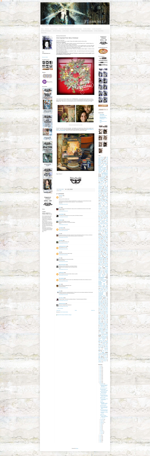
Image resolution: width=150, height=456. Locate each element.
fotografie (106, 229)
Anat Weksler (100, 170)
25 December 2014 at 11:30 (63, 269)
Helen (60, 207)
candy (105, 194)
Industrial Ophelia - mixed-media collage (104, 390)
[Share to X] (69, 189)
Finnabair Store (100, 229)
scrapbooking (100, 323)
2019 (100, 375)
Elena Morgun (100, 218)
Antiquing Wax (105, 172)
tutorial (60, 190)
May (101, 427)
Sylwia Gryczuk (101, 339)
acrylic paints (101, 161)
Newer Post (58, 310)
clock (99, 201)
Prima (101, 120)
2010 (100, 439)
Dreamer (101, 215)
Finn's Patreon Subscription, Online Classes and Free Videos (70, 28)
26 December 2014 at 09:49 (63, 294)
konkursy (106, 262)
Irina (107, 248)
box (99, 193)
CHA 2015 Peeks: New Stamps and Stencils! (104, 395)
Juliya (103, 253)
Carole (99, 196)
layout (101, 264)
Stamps (102, 332)
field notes (102, 224)
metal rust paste (103, 280)
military (102, 288)
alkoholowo (100, 164)
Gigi (59, 252)
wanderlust (106, 353)
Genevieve (60, 195)
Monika (99, 296)
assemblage (100, 186)
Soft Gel (101, 329)
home (99, 243)
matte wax (101, 276)
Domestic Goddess (101, 214)
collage (106, 202)
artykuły (105, 185)
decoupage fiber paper (102, 211)
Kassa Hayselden (103, 258)
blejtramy (104, 190)
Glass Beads (106, 236)
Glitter (99, 238)
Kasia (99, 256)
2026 (100, 366)
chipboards (100, 198)
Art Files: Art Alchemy (57, 30)
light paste (105, 265)
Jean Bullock (61, 227)
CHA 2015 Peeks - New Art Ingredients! (104, 399)
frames (101, 230)
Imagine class (106, 244)
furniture (99, 231)
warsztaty (104, 354)
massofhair (61, 240)
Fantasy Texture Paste (104, 223)
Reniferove (100, 317)
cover (105, 204)
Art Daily (103, 176)
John (107, 251)
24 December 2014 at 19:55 (63, 204)
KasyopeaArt (100, 259)
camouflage (100, 194)
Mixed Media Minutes (105, 290)
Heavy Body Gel (101, 242)
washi (99, 355)
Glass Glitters (102, 237)
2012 (100, 436)
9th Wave (105, 160)
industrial (99, 246)
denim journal (103, 212)
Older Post (93, 310)
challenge (106, 196)
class (102, 199)
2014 (100, 382)
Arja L (60, 284)
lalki (100, 263)
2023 (100, 370)
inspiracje (104, 246)
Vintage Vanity (100, 353)
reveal (101, 318)
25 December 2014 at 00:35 (63, 237)
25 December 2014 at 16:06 (63, 275)
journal (101, 252)
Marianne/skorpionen (62, 264)
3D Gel (102, 157)
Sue (59, 233)
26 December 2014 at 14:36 (63, 306)
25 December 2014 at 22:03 (63, 287)
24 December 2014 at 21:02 (63, 211)
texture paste (105, 343)
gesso (106, 232)
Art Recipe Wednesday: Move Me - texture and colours (104, 386)
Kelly (99, 260)
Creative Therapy (104, 208)
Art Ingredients (101, 178)
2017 (100, 378)
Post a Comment (60, 308)
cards (105, 195)
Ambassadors (100, 166)
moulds (100, 298)
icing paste (100, 244)
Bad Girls (105, 188)
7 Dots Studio (102, 114)
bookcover (105, 192)
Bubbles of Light (102, 397)
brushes (104, 193)
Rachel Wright (61, 214)
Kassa (107, 257)
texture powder (103, 344)
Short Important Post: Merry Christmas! (103, 392)
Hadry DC (102, 241)
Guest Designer (101, 240)
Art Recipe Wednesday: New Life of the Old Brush (104, 407)
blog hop (99, 191)
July (101, 425)
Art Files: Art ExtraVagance (46, 30)
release (104, 316)
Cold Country (104, 201)
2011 (100, 437)
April (101, 429)
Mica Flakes (106, 285)
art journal (103, 179)
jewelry (104, 251)
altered (106, 164)
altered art (103, 165)
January (101, 433)
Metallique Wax (101, 284)
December (102, 383)
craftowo (105, 206)
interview (101, 248)
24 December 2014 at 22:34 (63, 224)
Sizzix (105, 327)
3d (98, 157)
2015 (100, 381)
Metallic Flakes (101, 281)
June (101, 426)
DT (100, 216)
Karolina (99, 255)
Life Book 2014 (100, 265)
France (106, 230)
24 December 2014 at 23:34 (63, 230)
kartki (105, 255)
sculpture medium (103, 325)
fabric (104, 222)
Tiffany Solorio (106, 345)
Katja (105, 259)
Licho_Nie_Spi (61, 297)
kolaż (105, 261)
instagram (106, 247)
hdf (106, 241)
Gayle (104, 231)
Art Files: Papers (66, 30)
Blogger (77, 448)
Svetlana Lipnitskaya (102, 338)
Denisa (99, 213)
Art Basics (105, 174)
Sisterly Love (102, 414)
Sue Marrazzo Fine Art (62, 246)
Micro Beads (105, 287)
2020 (100, 374)
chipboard (103, 197)
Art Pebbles (100, 180)
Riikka (105, 319)
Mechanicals (101, 277)
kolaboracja (101, 261)
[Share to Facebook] (71, 189)
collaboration (100, 202)
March (101, 430)
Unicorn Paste (104, 350)
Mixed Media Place (103, 117)
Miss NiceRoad (61, 278)
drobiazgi (106, 215)
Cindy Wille (105, 198)
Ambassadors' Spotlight (102, 167)
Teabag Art (104, 342)
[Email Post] (65, 189)
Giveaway (100, 236)
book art (103, 191)
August (101, 423)
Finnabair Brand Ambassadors (87, 30)
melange (99, 279)
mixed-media (100, 292)
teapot (99, 343)
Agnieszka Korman (62, 303)
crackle (99, 205)
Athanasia (100, 187)
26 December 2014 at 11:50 (63, 300)
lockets (102, 270)
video (103, 352)
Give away (104, 235)
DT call (104, 216)
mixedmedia (100, 293)
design (104, 213)
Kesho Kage (106, 260)
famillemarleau (61, 272)
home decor (104, 243)
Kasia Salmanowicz (103, 257)
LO (107, 269)
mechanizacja (101, 278)
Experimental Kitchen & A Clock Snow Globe (104, 410)
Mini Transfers (100, 289)
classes (106, 199)
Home (42, 28)
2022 (100, 371)
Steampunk (100, 334)
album (105, 162)
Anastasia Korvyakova (102, 169)
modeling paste (101, 295)
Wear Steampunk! (103, 393)
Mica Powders (102, 286)
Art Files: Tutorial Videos (98, 30)
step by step (105, 335)
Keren (102, 260)
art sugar (102, 182)
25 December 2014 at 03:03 (63, 243)
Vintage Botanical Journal (103, 115)
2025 (100, 367)
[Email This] (67, 189)
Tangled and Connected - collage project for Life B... (104, 403)
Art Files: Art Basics (87, 28)
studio (99, 337)
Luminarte (106, 271)
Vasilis (99, 351)
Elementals (104, 217)
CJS (99, 199)
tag (107, 340)
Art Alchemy (105, 173)
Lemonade (104, 264)
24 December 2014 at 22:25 (63, 216)
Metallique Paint (101, 283)
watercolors (104, 355)
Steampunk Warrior (103, 405)
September (102, 422)
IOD (104, 248)
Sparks (106, 329)
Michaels (99, 287)
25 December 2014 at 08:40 (63, 254)
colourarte (99, 204)
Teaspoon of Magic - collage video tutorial (104, 416)
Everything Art (100, 222)
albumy (99, 163)
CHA (102, 196)
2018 (100, 377)
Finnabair (100, 226)
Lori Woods (106, 270)
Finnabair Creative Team (75, 30)
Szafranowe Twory (101, 340)
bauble (99, 189)
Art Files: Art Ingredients (96, 28)
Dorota (107, 214)
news (105, 299)
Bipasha (102, 189)
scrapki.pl (106, 324)
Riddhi (99, 319)
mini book (105, 288)
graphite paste (104, 239)
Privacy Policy (43, 32)
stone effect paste (103, 336)
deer (99, 212)
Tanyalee (101, 341)
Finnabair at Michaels (102, 228)
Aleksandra (104, 163)
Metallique (100, 282)
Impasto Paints (102, 245)
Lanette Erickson (105, 263)
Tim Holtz (101, 346)
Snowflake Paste (101, 328)
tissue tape (105, 347)
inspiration (100, 247)
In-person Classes (54, 28)
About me (47, 28)
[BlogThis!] (68, 189)
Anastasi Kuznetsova (102, 168)
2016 (100, 379)
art (100, 173)
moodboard (104, 296)
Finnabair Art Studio (104, 227)
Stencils (106, 334)
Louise (101, 271)
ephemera (103, 221)
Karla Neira (104, 254)
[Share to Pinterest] (72, 189)
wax (99, 357)
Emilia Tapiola (105, 220)
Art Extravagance (101, 177)
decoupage (103, 210)
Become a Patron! (45, 57)
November (102, 419)
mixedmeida (100, 294)
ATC (105, 186)
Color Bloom (103, 203)
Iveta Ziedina (102, 249)
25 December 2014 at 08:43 (63, 261)
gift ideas (103, 234)
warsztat (100, 354)
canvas (99, 195)
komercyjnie (100, 262)
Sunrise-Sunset (103, 337)
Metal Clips (103, 279)
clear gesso (103, 200)
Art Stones (105, 181)
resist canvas (106, 317)
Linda (99, 266)
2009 (100, 440)
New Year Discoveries (103, 388)
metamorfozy (100, 285)
